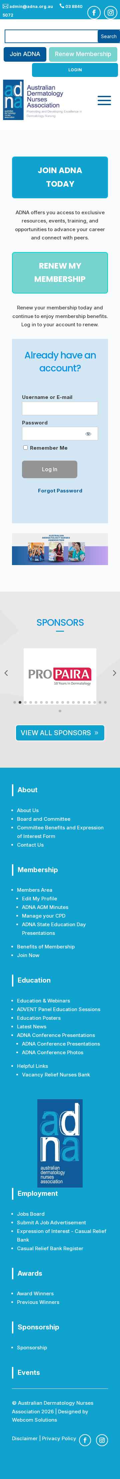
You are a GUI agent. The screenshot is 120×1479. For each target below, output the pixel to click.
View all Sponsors (56, 733)
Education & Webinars (43, 1000)
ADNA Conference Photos (52, 1052)
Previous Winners (38, 1302)
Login (75, 69)
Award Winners (35, 1293)
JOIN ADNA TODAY (60, 177)
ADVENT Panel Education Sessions (58, 1009)
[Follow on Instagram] (110, 12)
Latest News (31, 1026)
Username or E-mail (47, 397)
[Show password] (88, 433)
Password (35, 422)
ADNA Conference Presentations (61, 1044)
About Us (28, 810)
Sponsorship (32, 1347)
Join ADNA (25, 53)
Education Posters (39, 1018)
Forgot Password (60, 490)
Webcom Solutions (34, 1420)
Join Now (28, 955)
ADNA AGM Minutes (45, 907)
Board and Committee (43, 819)
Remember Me (48, 448)
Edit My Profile (39, 898)
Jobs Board (31, 1214)
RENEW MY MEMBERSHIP (60, 272)
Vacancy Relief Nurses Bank (56, 1074)
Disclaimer (25, 1438)
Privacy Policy (59, 1438)
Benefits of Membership (46, 946)
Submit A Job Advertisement (51, 1222)
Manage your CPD (43, 916)
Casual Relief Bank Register (50, 1248)
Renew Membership (83, 53)
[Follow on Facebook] (94, 12)
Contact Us (30, 845)
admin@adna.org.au (28, 6)
